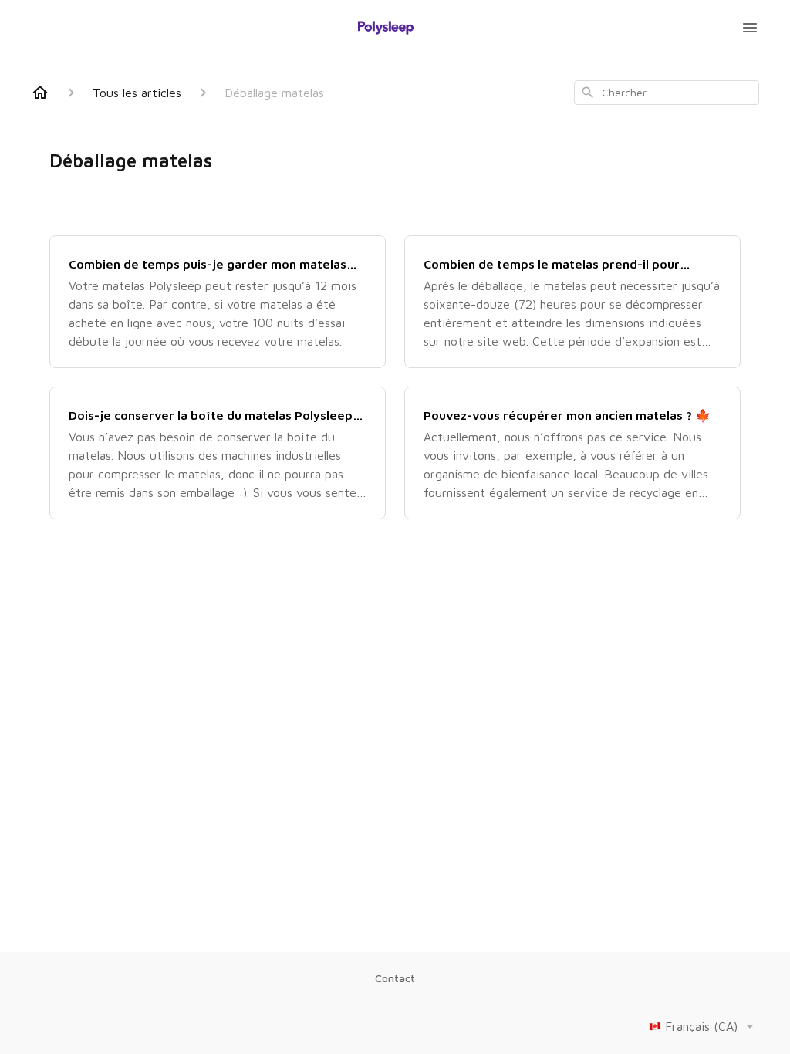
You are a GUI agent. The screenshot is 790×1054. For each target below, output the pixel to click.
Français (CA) (701, 1026)
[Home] (40, 92)
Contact (395, 978)
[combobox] (666, 92)
